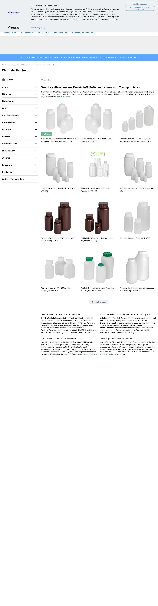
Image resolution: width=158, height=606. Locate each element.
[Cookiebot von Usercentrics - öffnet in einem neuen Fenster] (14, 27)
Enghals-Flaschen (63, 97)
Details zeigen (36, 28)
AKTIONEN (43, 32)
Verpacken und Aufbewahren (35, 65)
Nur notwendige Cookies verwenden (140, 8)
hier (32, 22)
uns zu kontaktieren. (132, 57)
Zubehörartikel (56, 352)
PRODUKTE (10, 32)
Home (13, 65)
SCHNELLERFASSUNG (83, 32)
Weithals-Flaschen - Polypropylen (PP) (135, 238)
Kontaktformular (106, 354)
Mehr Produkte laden (98, 302)
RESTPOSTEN (60, 32)
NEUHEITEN (27, 32)
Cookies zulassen (140, 4)
